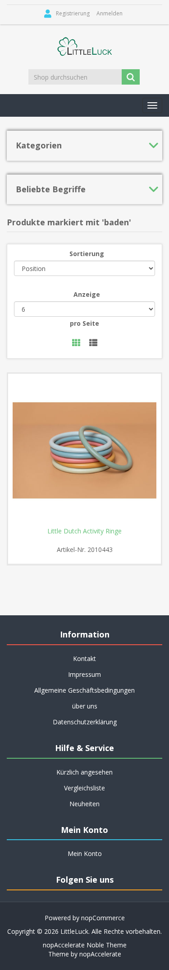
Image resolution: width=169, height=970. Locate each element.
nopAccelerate (100, 954)
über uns (84, 706)
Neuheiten (84, 803)
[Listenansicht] (93, 343)
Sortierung (86, 253)
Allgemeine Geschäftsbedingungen (84, 690)
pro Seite (84, 323)
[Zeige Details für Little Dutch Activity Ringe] (84, 450)
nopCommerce (103, 917)
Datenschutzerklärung (85, 722)
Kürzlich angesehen (84, 772)
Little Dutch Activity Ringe (84, 531)
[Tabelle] (76, 343)
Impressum (84, 674)
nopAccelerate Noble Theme (85, 945)
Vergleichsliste (84, 788)
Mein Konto (85, 853)
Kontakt (84, 658)
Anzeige (86, 294)
